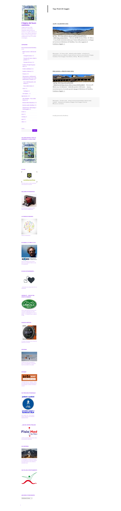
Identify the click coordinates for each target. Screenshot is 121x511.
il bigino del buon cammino (28, 24)
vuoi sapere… (25, 93)
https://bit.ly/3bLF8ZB (67, 83)
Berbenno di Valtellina (64, 102)
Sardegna (26, 91)
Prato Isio (84, 102)
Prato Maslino (69, 56)
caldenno (65, 55)
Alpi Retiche (24, 96)
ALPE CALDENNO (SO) (60, 24)
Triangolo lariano (28, 55)
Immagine (56, 53)
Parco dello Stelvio (28, 86)
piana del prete (85, 55)
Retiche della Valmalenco (28, 102)
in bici (22, 111)
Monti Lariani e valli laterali (29, 51)
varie (23, 88)
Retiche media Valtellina (28, 105)
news (22, 114)
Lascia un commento (84, 56)
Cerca (22, 128)
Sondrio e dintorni (26, 71)
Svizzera (24, 74)
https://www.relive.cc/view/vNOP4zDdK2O (73, 85)
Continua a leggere (59, 44)
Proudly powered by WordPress (60, 115)
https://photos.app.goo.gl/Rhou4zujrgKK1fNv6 (73, 36)
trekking (75, 56)
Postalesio (55, 56)
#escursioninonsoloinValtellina (28, 47)
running (23, 116)
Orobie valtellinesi (26, 69)
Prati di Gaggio (61, 56)
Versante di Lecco (28, 62)
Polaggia (91, 55)
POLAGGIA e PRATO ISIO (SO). (63, 71)
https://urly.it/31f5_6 (62, 38)
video (22, 121)
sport (22, 119)
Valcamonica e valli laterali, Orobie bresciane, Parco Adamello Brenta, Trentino (29, 78)
